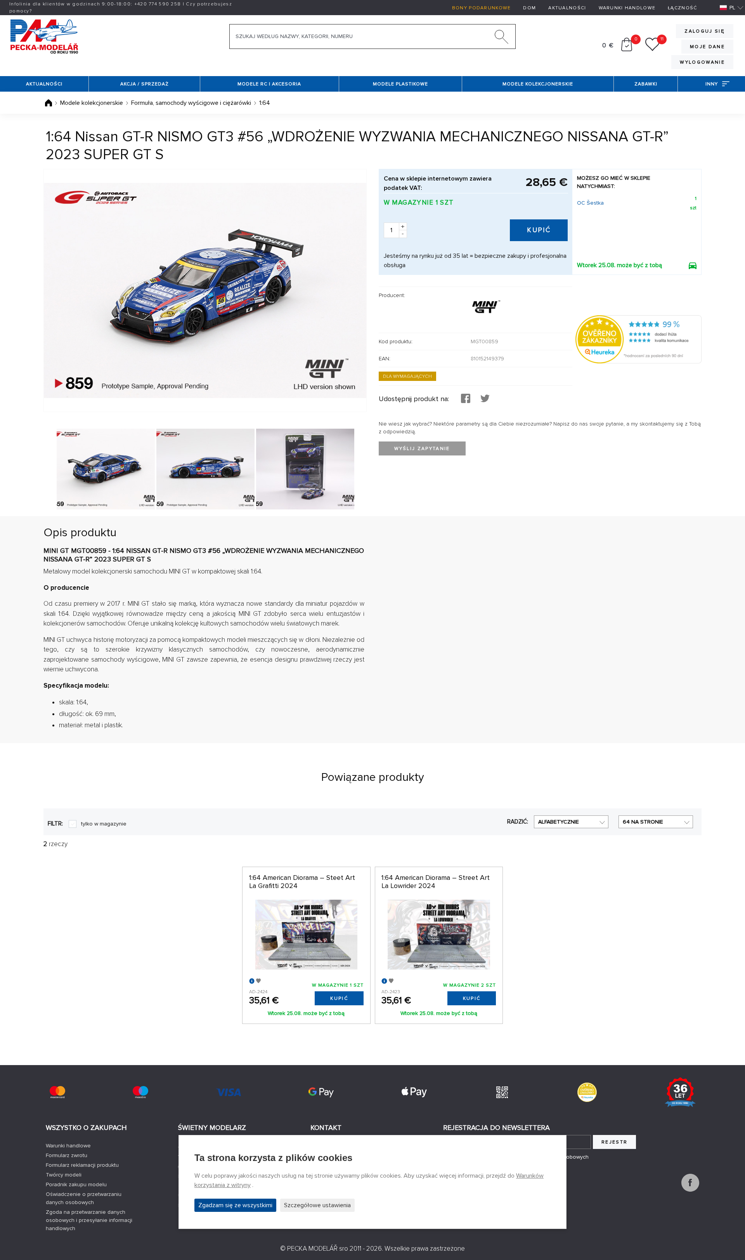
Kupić (539, 230)
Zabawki (645, 84)
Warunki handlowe (627, 8)
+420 (157, 4)
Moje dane (707, 47)
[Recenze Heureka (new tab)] (587, 1092)
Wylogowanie (702, 62)
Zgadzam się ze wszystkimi (235, 1205)
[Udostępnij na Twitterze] (485, 399)
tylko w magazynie (103, 823)
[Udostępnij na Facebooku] (466, 399)
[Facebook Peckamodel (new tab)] (690, 1190)
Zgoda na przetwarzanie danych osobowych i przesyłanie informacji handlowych (89, 1220)
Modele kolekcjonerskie (537, 84)
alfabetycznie (558, 822)
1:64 (264, 103)
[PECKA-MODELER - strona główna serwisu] (44, 36)
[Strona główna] (49, 103)
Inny (711, 84)
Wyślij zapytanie (422, 449)
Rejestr (614, 1142)
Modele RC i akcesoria (269, 84)
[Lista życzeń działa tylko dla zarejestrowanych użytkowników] (652, 49)
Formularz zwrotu (66, 1155)
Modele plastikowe (400, 84)
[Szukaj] (501, 38)
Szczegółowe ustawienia (317, 1205)
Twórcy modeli (63, 1174)
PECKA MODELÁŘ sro (317, 1248)
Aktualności (567, 8)
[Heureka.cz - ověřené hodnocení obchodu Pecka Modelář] (638, 339)
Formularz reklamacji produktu (82, 1165)
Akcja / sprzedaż (144, 84)
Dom (529, 8)
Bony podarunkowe (481, 8)
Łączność (682, 8)
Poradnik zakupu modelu (76, 1184)
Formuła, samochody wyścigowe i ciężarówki (191, 103)
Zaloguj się (704, 31)
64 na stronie (643, 822)
